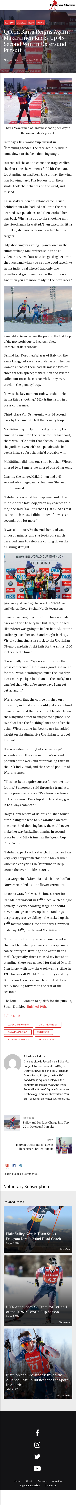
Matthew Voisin (63, 1395)
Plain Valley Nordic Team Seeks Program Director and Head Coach (33, 1236)
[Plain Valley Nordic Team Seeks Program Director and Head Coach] (37, 1229)
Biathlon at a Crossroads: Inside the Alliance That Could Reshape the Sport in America (37, 1380)
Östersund (43, 1032)
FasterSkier (65, 1249)
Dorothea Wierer (48, 1025)
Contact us (50, 1485)
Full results (12, 1015)
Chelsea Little (11, 60)
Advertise (57, 1481)
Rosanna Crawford (18, 1039)
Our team (42, 1481)
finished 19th (36, 1006)
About (28, 1481)
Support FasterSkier (30, 1485)
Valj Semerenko (47, 1039)
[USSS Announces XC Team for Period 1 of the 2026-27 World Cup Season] (37, 1290)
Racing (40, 23)
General (21, 23)
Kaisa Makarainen (17, 1032)
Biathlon (9, 23)
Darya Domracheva (18, 1025)
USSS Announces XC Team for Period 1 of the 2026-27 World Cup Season (36, 1309)
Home (17, 1481)
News (31, 23)
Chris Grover (64, 1322)
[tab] (7, 1166)
